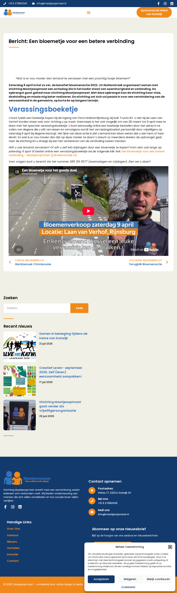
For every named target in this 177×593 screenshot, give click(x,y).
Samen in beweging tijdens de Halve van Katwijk (63, 335)
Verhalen (13, 548)
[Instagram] (165, 3)
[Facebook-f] (158, 3)
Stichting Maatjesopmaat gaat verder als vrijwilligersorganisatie (60, 406)
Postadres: (105, 489)
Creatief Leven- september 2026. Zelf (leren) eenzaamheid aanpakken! (60, 372)
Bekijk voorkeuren (158, 579)
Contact (13, 561)
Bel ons (103, 499)
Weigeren (130, 579)
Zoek (79, 308)
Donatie (12, 554)
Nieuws (12, 542)
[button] (170, 547)
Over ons (13, 529)
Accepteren (101, 579)
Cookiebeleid (128, 586)
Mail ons (104, 510)
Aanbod (12, 535)
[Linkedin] (172, 3)
